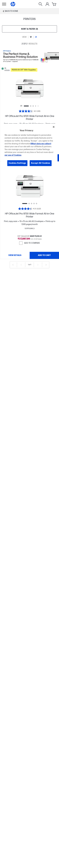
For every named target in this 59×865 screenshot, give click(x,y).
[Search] (40, 4)
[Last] (46, 264)
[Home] (13, 4)
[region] (30, 147)
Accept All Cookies (40, 163)
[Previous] (21, 264)
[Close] (54, 127)
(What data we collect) (40, 144)
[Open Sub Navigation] (4, 4)
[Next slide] (39, 88)
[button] (34, 69)
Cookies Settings (17, 163)
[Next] (37, 264)
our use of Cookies (13, 155)
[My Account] (47, 4)
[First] (12, 264)
